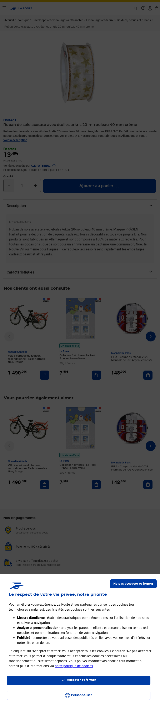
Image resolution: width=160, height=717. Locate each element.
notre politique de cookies (74, 666)
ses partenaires (85, 604)
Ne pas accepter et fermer (133, 583)
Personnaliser (81, 695)
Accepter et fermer (81, 680)
